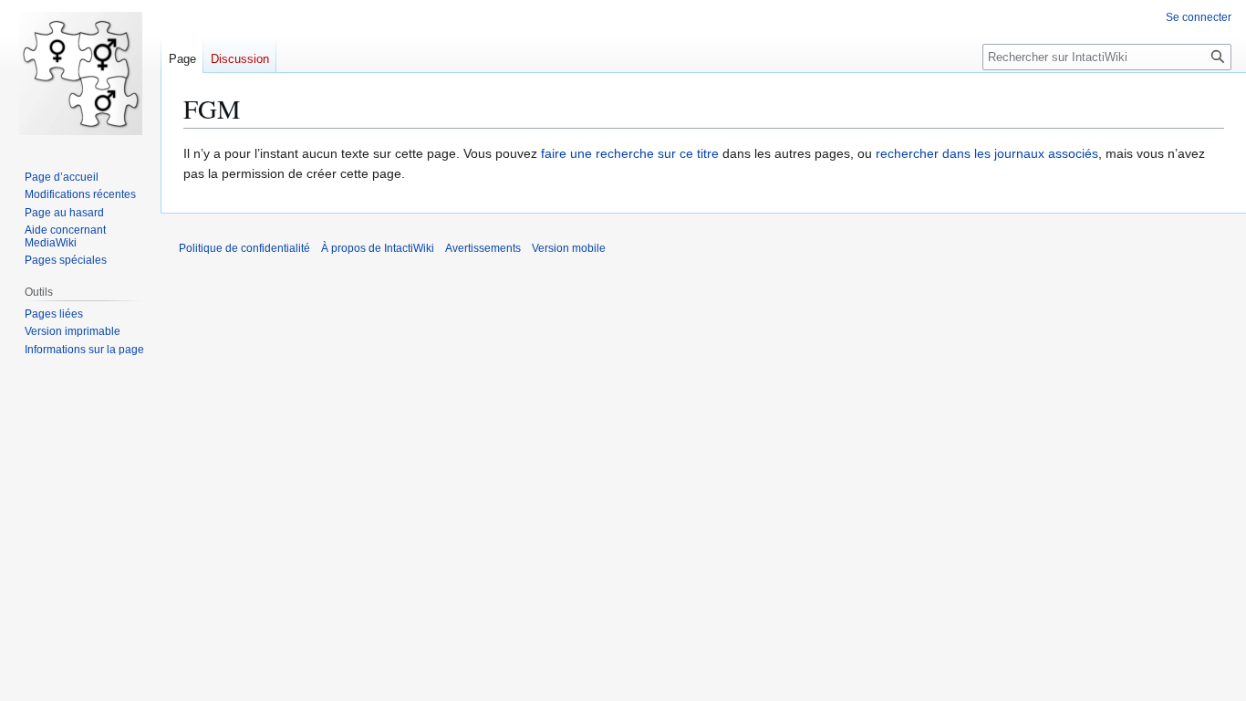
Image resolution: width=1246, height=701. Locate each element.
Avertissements (483, 248)
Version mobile (569, 248)
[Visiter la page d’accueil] (80, 73)
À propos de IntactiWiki (377, 248)
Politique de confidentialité (244, 248)
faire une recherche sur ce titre (630, 153)
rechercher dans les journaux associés (987, 153)
